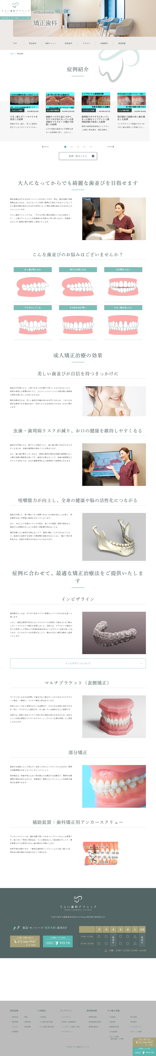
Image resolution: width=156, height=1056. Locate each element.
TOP (15, 43)
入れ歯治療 (113, 1031)
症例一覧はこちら (78, 156)
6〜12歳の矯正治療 (47, 1027)
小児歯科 (112, 1017)
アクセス (86, 43)
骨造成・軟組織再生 (69, 1022)
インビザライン (136, 1027)
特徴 (26, 1017)
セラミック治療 (136, 1031)
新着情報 (122, 43)
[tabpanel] (24, 110)
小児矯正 (43, 1017)
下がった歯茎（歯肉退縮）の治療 (116, 1038)
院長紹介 (33, 43)
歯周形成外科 (93, 1027)
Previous (45, 147)
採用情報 (27, 1022)
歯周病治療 (93, 1017)
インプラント (66, 1017)
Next (110, 147)
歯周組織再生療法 (95, 1022)
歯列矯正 (134, 1022)
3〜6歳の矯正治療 (46, 1022)
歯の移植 (134, 1017)
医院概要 (15, 1022)
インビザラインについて (78, 663)
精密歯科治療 (114, 1027)
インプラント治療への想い (71, 1027)
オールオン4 (66, 1031)
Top (11, 54)
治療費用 (104, 43)
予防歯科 (112, 1022)
